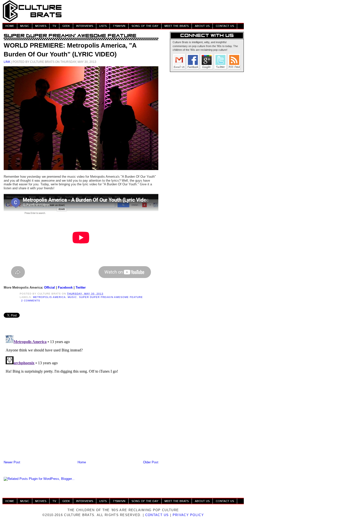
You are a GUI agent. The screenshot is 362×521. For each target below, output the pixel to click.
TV (54, 26)
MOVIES (40, 26)
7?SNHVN (119, 26)
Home (82, 462)
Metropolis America (49, 297)
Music (72, 297)
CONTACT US (225, 26)
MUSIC (24, 26)
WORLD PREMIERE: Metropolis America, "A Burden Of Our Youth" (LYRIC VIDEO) (70, 50)
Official (49, 287)
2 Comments (30, 300)
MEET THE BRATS (177, 26)
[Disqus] (81, 394)
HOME (9, 26)
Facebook (65, 287)
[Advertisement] (154, 11)
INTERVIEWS (84, 26)
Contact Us (157, 515)
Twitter (81, 287)
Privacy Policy (188, 515)
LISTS (103, 26)
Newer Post (12, 462)
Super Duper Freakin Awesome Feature (111, 297)
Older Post (150, 462)
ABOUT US (202, 26)
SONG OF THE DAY (145, 26)
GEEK (66, 26)
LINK (7, 61)
